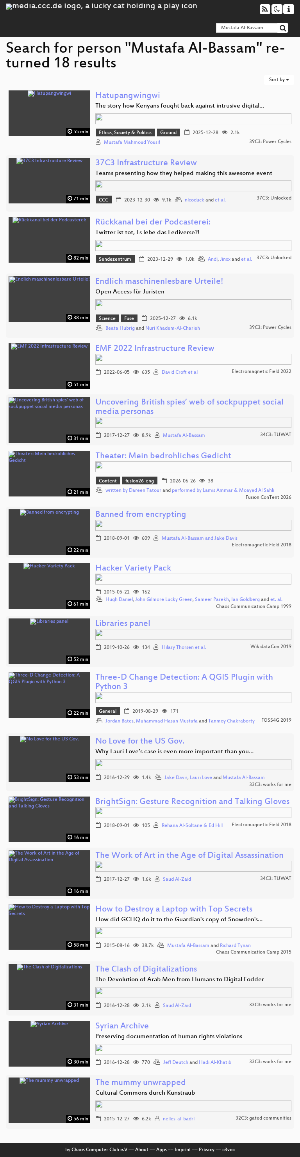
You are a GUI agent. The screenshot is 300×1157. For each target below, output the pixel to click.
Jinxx (225, 259)
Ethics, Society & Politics (125, 133)
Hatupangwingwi (127, 96)
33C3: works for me (270, 785)
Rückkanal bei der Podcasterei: (153, 223)
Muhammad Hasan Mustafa (167, 721)
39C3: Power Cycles (270, 142)
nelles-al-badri (179, 1119)
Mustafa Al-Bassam (184, 435)
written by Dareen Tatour (133, 490)
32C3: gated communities (263, 1118)
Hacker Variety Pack (133, 569)
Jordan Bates (119, 721)
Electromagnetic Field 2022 (261, 371)
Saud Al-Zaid (177, 879)
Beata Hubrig (120, 328)
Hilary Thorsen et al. (184, 647)
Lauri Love (201, 778)
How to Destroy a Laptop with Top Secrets (173, 910)
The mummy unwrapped (140, 1083)
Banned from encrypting (140, 515)
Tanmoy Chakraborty (231, 721)
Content (108, 481)
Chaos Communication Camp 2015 (253, 952)
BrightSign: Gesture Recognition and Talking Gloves (192, 802)
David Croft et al (180, 372)
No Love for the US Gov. (139, 742)
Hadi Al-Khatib (215, 1062)
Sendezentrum (115, 259)
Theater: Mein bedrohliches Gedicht (163, 456)
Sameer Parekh (212, 599)
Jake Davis (176, 778)
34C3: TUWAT (275, 435)
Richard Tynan (235, 946)
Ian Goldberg (245, 599)
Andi (213, 259)
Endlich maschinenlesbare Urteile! (159, 282)
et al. (220, 200)
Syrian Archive (122, 1027)
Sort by (277, 80)
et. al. (276, 599)
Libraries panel (122, 624)
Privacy (206, 1150)
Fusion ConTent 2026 (268, 497)
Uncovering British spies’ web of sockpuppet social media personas (189, 407)
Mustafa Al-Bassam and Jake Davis (200, 538)
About (141, 1150)
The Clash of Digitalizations (146, 970)
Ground (168, 133)
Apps (161, 1150)
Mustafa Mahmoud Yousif (132, 142)
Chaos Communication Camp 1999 (253, 606)
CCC (103, 200)
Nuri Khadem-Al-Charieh (172, 328)
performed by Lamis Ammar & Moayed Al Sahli (223, 490)
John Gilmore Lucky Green (164, 599)
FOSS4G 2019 (276, 720)
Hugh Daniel (119, 599)
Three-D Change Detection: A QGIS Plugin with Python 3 (184, 682)
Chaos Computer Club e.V (99, 1150)
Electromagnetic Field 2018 (261, 545)
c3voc (228, 1150)
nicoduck (194, 200)
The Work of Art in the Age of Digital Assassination (189, 856)
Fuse (129, 318)
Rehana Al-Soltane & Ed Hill (192, 825)
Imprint (183, 1150)
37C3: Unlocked (274, 198)
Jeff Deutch (175, 1062)
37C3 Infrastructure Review (146, 163)
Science (107, 318)
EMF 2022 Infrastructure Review (154, 349)
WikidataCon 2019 (270, 647)
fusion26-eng (139, 481)
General (107, 711)
